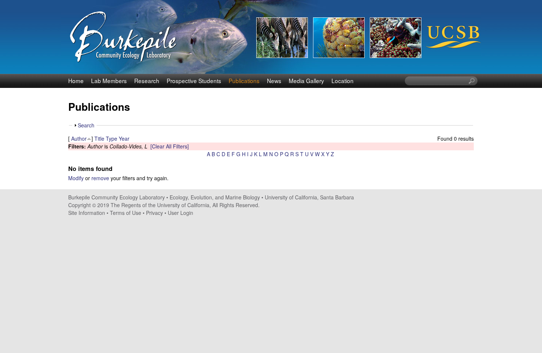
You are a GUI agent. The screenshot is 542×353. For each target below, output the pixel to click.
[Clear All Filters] (169, 146)
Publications (244, 80)
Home (76, 80)
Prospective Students (194, 80)
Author (79, 138)
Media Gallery (306, 80)
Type (111, 138)
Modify (76, 178)
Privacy (154, 212)
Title (99, 138)
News (274, 80)
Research (146, 80)
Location (342, 80)
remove (100, 178)
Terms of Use (125, 212)
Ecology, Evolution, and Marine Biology (215, 197)
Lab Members (109, 80)
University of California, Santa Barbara (309, 197)
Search (86, 125)
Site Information (86, 212)
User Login (180, 212)
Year (124, 138)
